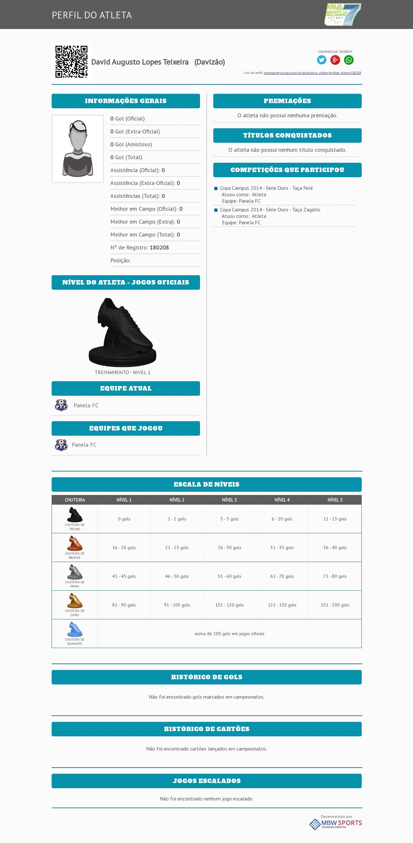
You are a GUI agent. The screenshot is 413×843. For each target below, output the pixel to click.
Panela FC (86, 405)
